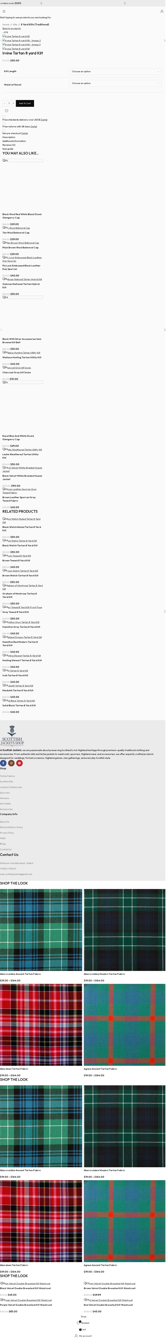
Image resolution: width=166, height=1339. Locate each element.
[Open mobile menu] (4, 11)
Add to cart (25, 103)
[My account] (162, 11)
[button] (41, 3)
